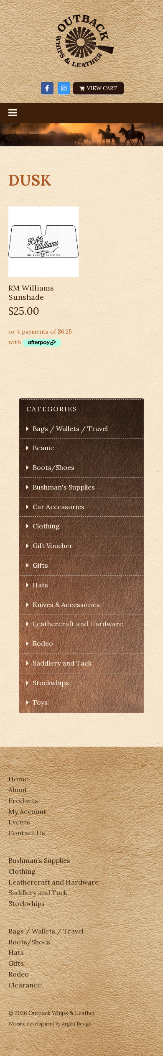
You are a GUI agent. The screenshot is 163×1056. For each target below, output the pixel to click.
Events (19, 822)
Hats (40, 585)
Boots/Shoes (53, 467)
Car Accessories (58, 506)
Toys (40, 702)
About (17, 790)
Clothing (46, 526)
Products (23, 800)
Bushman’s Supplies (39, 860)
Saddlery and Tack (62, 663)
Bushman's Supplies (64, 487)
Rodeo (43, 643)
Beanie (43, 448)
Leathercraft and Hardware (78, 624)
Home (18, 779)
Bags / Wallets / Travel (70, 428)
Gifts (40, 565)
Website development (31, 1024)
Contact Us (26, 833)
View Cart (101, 88)
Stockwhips (51, 682)
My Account (27, 811)
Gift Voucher (53, 545)
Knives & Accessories (66, 604)
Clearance (24, 985)
